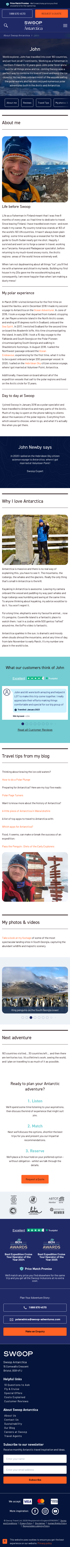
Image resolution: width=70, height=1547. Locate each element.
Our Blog (9, 1427)
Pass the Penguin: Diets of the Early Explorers (28, 846)
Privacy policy (45, 1543)
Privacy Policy (26, 1523)
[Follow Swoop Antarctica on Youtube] (55, 1511)
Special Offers (13, 1393)
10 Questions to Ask (17, 1384)
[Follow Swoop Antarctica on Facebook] (35, 1511)
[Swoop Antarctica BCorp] (13, 1199)
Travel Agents (13, 1435)
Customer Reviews (16, 1401)
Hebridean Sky (33, 363)
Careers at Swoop (15, 1431)
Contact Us (11, 1419)
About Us (10, 1415)
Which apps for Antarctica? (17, 826)
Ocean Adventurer (44, 310)
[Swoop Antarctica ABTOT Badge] (56, 1199)
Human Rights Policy (57, 1523)
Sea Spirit (7, 326)
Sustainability (13, 1423)
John (36, 35)
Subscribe (35, 1480)
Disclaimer (40, 1523)
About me (12, 102)
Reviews (27, 102)
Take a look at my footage (16, 937)
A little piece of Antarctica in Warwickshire (26, 810)
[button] (22, 723)
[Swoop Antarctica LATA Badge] (35, 1210)
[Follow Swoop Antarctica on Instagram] (45, 1511)
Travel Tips (43, 102)
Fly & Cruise (11, 1388)
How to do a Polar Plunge (16, 779)
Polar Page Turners (12, 795)
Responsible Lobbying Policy (36, 1526)
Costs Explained (14, 1397)
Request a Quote (35, 1179)
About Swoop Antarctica (17, 35)
